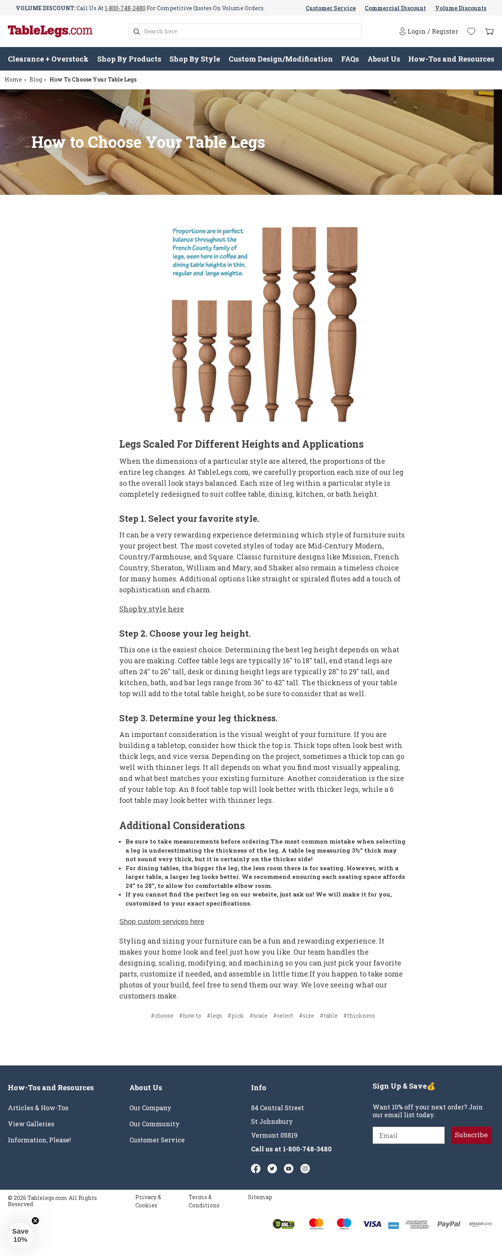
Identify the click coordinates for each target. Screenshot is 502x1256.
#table (329, 1015)
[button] (20, 1235)
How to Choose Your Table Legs (148, 142)
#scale (258, 1015)
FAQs (350, 59)
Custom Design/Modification (281, 59)
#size (306, 1015)
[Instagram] (305, 1168)
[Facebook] (255, 1168)
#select (283, 1015)
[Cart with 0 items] (489, 31)
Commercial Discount (395, 8)
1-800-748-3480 (125, 8)
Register (445, 31)
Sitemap (260, 1197)
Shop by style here (151, 608)
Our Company (150, 1108)
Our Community (154, 1124)
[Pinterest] (272, 1168)
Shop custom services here (161, 922)
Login (416, 31)
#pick (235, 1015)
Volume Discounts (460, 8)
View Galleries (31, 1124)
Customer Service (331, 8)
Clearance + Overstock (48, 59)
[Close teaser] (35, 1221)
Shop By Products (129, 59)
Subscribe (471, 1135)
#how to (190, 1015)
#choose (162, 1015)
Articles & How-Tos (38, 1108)
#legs (214, 1015)
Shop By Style (194, 59)
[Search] (137, 32)
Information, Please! (39, 1140)
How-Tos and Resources (451, 59)
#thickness (359, 1015)
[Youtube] (288, 1168)
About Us (383, 59)
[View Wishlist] (471, 31)
